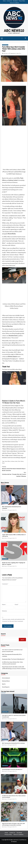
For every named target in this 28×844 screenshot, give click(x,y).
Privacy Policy (22, 0)
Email (17, 604)
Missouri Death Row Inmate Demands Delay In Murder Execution (13, 468)
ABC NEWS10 (14, 30)
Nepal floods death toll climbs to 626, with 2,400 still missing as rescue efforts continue (14, 667)
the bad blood (13, 345)
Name (4, 604)
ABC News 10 (6, 53)
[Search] (25, 38)
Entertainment (5, 44)
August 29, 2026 (12, 510)
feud (6, 461)
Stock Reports (5, 687)
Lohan (16, 461)
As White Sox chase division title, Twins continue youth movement (12, 663)
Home (4, 0)
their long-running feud (9, 187)
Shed (3, 463)
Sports (4, 684)
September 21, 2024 (15, 53)
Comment (5, 584)
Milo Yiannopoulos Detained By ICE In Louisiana (12, 655)
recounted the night (8, 354)
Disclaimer (15, 0)
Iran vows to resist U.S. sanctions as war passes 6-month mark (12, 650)
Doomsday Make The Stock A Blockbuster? (13, 659)
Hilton (8, 461)
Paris (19, 461)
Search (3, 634)
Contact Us (9, 0)
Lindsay (12, 461)
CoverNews (22, 839)
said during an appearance (13, 446)
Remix (22, 461)
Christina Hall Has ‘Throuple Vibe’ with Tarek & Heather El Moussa (14, 474)
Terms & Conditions (14, 2)
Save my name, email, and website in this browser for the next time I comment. (13, 620)
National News (6, 681)
